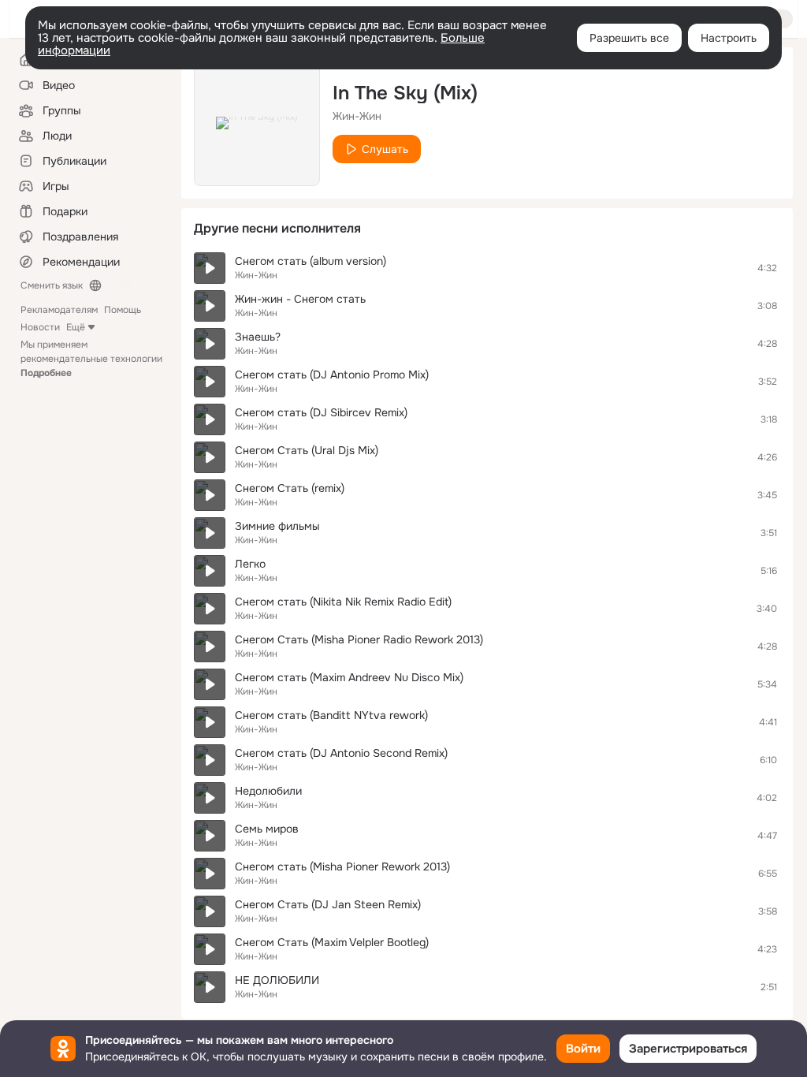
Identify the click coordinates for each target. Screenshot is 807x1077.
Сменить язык (51, 285)
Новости (40, 327)
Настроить (729, 38)
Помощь (122, 310)
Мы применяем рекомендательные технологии (91, 358)
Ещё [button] (75, 327)
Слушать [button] (385, 149)
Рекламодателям (59, 310)
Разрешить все (629, 38)
